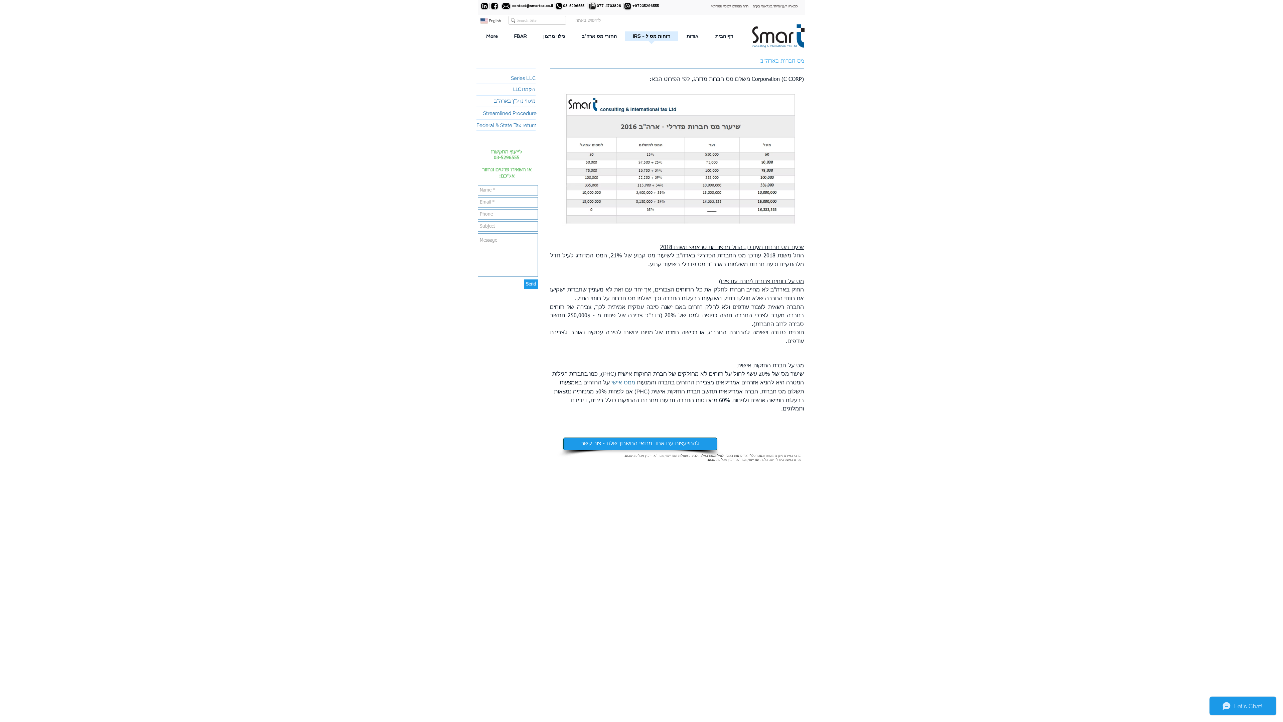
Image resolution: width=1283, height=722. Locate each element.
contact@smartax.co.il (532, 6)
